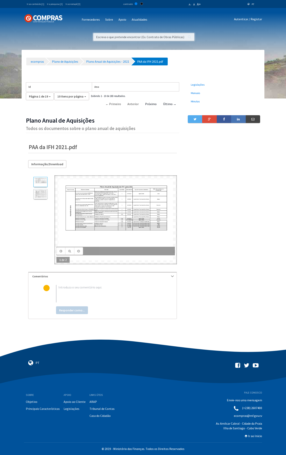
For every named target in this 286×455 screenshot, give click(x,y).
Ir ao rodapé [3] (73, 4)
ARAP (93, 402)
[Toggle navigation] (68, 20)
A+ (199, 4)
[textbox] (109, 293)
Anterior (133, 104)
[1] (40, 181)
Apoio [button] (122, 19)
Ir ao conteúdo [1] (35, 4)
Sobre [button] (109, 19)
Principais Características (43, 409)
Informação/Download (47, 164)
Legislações (71, 409)
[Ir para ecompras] (43, 18)
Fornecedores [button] (91, 19)
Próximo (151, 104)
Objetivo (31, 402)
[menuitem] (224, 85)
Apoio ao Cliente (75, 402)
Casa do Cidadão (100, 416)
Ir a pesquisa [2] (55, 4)
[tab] (102, 276)
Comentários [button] (40, 276)
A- (190, 4)
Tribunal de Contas (102, 409)
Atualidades (139, 19)
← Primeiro (113, 104)
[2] (40, 194)
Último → (169, 104)
